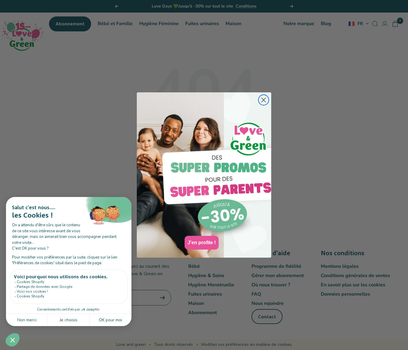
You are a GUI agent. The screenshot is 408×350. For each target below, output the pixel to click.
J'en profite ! (202, 242)
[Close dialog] (263, 100)
